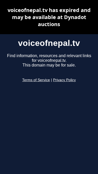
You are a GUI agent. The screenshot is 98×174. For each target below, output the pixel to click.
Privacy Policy (64, 80)
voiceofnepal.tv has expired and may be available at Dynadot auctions (49, 17)
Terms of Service (36, 80)
